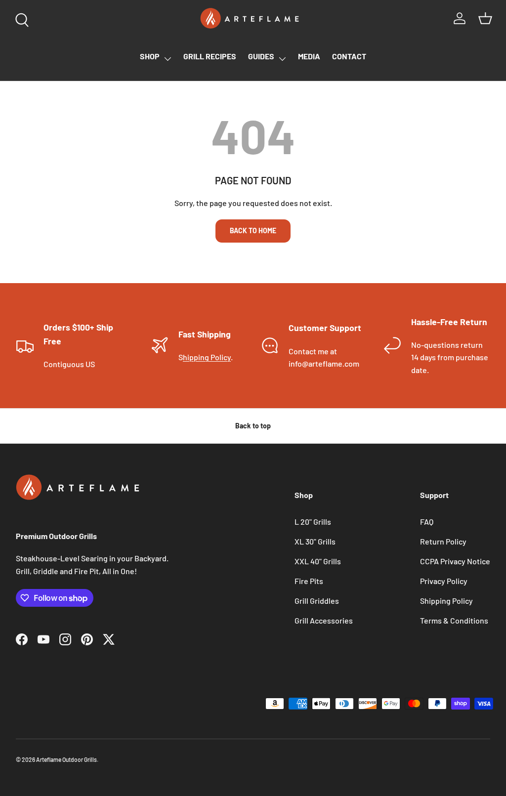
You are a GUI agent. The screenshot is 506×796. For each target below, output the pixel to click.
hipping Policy (207, 357)
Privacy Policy (443, 581)
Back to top (253, 425)
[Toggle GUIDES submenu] (282, 59)
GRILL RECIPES (209, 56)
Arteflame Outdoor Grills (66, 759)
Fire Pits (309, 581)
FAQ (426, 521)
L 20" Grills (313, 521)
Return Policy (443, 541)
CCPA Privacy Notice (455, 561)
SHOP (150, 56)
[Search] (20, 18)
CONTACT (349, 56)
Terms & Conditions (454, 620)
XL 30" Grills (315, 541)
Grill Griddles (317, 600)
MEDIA (309, 56)
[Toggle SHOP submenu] (167, 59)
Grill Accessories (324, 620)
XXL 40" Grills (318, 561)
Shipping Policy (446, 600)
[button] (485, 18)
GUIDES (261, 56)
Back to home (253, 230)
